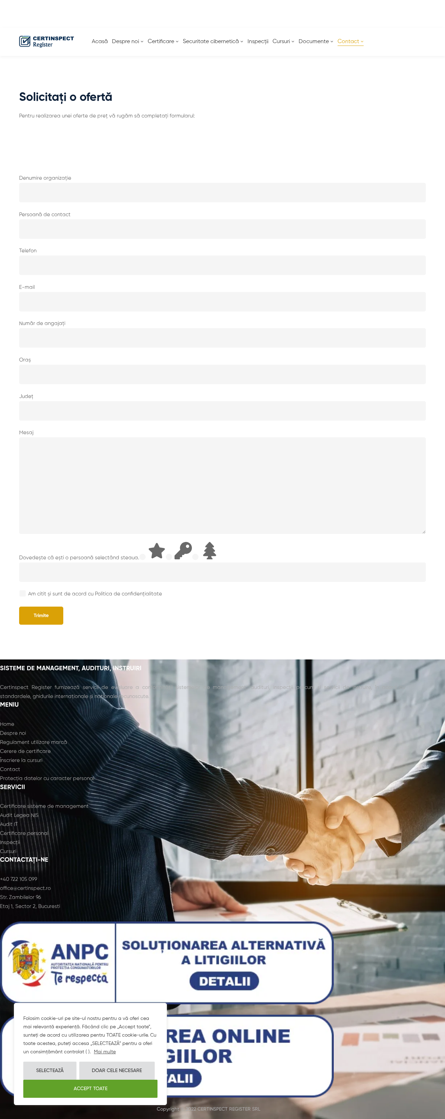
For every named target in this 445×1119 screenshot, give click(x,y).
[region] (90, 1054)
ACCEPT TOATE (90, 1088)
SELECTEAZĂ (50, 1070)
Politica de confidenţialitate (128, 594)
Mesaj (26, 432)
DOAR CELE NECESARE (117, 1070)
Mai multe (105, 1051)
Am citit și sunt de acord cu (95, 594)
